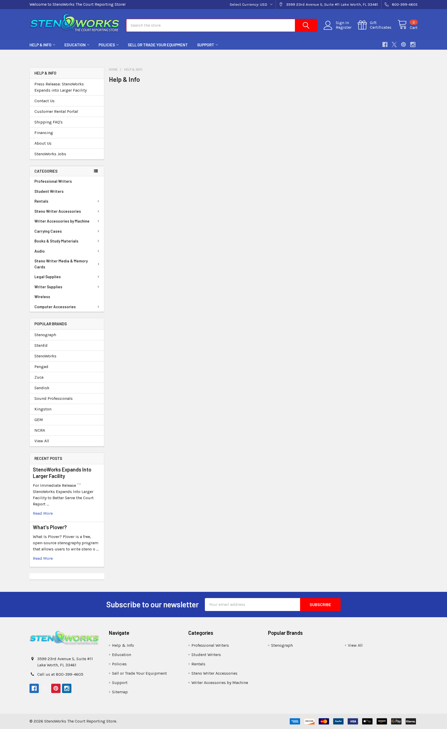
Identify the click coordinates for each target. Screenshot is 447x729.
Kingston (42, 409)
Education (75, 44)
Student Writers (49, 191)
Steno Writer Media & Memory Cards (61, 264)
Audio (39, 251)
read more (43, 513)
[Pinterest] (403, 44)
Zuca (38, 377)
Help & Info (40, 44)
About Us (42, 143)
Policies (107, 44)
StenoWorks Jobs (50, 153)
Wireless (42, 296)
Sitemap (120, 691)
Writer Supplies (48, 286)
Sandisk (41, 387)
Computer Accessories (55, 306)
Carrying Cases (48, 231)
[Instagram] (413, 44)
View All (41, 440)
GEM (38, 419)
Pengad (41, 366)
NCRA (39, 430)
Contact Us (44, 100)
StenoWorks (45, 356)
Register (344, 27)
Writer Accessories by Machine (62, 221)
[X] (394, 44)
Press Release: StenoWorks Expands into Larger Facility (60, 87)
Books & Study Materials (56, 241)
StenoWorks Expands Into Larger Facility (62, 472)
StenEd (41, 345)
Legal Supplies (47, 276)
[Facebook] (385, 44)
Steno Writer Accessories (57, 211)
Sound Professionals (53, 398)
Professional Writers (53, 181)
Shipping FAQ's (48, 122)
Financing (43, 132)
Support (205, 44)
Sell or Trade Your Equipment (158, 44)
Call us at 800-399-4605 (60, 674)
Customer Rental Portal (56, 111)
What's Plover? (50, 527)
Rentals (41, 201)
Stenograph (45, 334)
